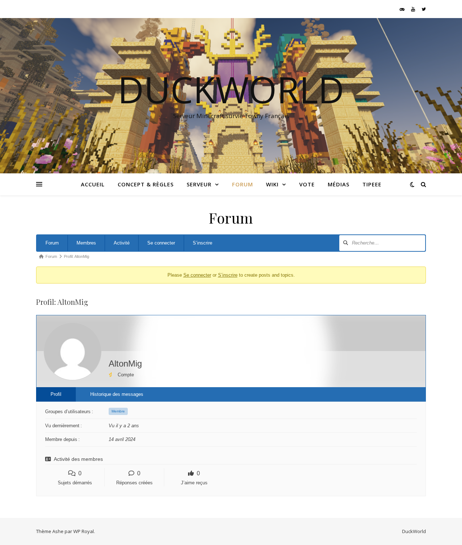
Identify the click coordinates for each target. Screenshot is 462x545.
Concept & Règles (146, 184)
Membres (86, 243)
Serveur (199, 184)
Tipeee (372, 184)
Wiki (272, 184)
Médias (338, 184)
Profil (56, 394)
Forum (242, 184)
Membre (118, 411)
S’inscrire (202, 243)
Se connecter (161, 243)
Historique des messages (116, 394)
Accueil (93, 184)
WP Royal (83, 531)
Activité (122, 243)
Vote (307, 184)
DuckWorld (231, 89)
